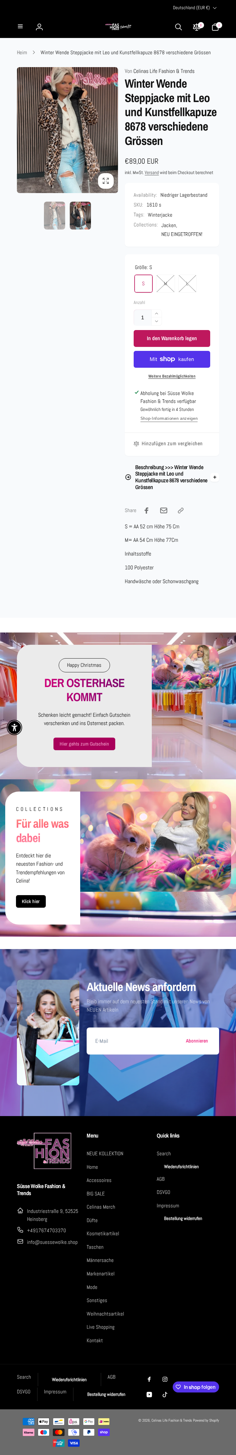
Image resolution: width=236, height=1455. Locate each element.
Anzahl (139, 302)
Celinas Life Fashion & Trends (160, 71)
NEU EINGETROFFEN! (182, 234)
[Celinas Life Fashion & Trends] (44, 1168)
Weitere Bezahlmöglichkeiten (172, 376)
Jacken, (169, 225)
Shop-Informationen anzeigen (169, 418)
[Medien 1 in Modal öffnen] (67, 130)
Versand (152, 172)
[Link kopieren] (180, 510)
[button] (21, 26)
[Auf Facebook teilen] (146, 510)
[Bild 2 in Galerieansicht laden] (80, 216)
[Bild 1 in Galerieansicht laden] (54, 216)
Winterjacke (160, 214)
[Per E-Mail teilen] (163, 510)
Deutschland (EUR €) (191, 8)
